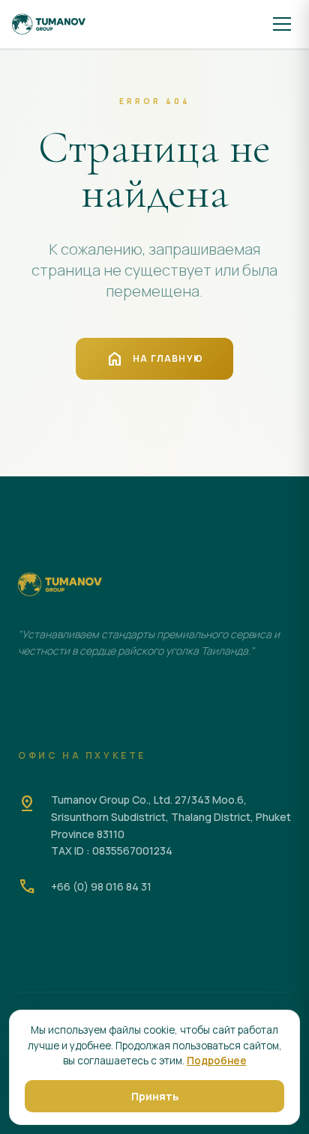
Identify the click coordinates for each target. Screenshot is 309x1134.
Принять (154, 1096)
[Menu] (282, 24)
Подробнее (217, 1060)
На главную (154, 358)
